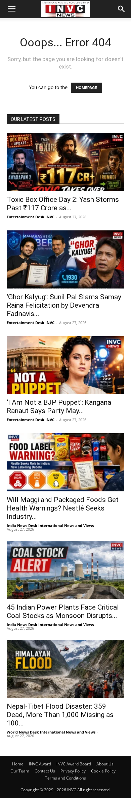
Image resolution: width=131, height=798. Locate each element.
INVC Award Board (73, 764)
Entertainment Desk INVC (30, 216)
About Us (105, 764)
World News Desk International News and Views (51, 732)
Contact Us (45, 771)
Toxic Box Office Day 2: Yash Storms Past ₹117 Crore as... (63, 203)
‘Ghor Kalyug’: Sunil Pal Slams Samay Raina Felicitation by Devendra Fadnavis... (64, 305)
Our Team (19, 771)
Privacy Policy (73, 771)
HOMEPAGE (86, 87)
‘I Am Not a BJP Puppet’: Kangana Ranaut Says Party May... (59, 406)
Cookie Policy (103, 771)
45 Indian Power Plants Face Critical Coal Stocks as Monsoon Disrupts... (63, 611)
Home (18, 764)
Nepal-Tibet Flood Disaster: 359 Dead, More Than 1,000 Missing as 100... (60, 714)
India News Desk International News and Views (50, 525)
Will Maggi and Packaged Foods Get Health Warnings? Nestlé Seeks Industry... (63, 508)
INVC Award (40, 764)
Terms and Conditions (65, 778)
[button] (11, 9)
